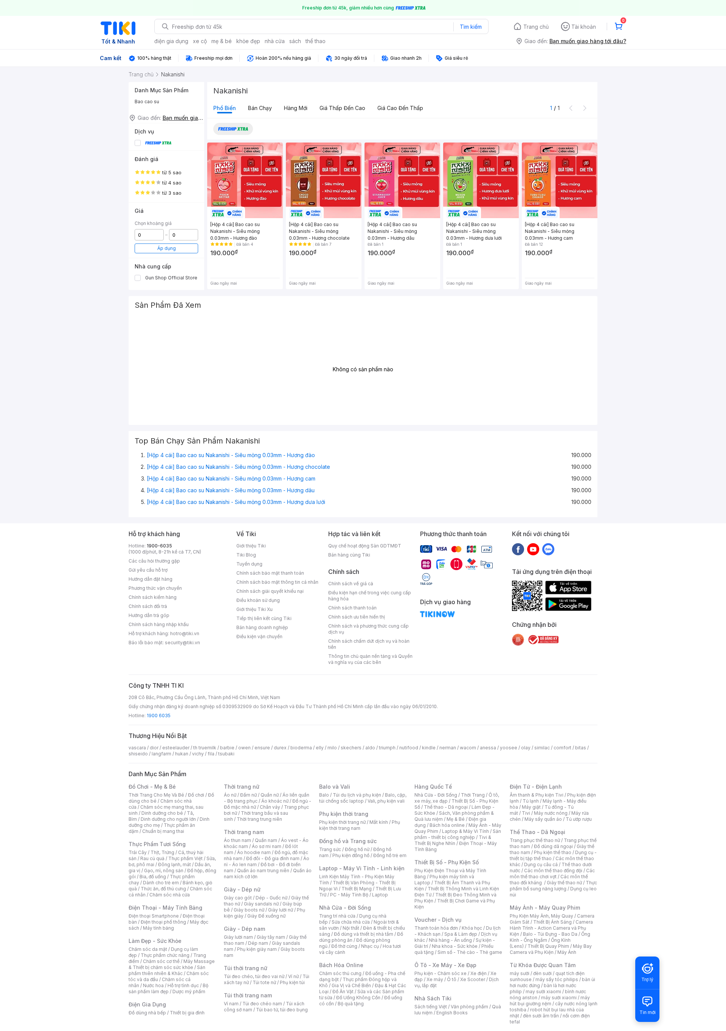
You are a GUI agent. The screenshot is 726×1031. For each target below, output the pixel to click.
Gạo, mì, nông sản (163, 870)
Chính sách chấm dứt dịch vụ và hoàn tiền (369, 644)
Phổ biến (224, 108)
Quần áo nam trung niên (263, 870)
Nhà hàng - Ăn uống (450, 940)
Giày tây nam (271, 937)
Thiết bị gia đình (187, 1012)
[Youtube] (533, 549)
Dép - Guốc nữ (271, 898)
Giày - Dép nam (244, 929)
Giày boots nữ (249, 910)
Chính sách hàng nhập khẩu (159, 624)
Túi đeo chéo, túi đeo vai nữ (254, 976)
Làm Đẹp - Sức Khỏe (155, 941)
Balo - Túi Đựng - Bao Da (550, 934)
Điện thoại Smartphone (154, 916)
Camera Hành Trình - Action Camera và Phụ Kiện (551, 928)
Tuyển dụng (249, 564)
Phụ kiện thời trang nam (359, 825)
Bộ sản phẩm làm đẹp (168, 988)
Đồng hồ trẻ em (389, 855)
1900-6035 (159, 546)
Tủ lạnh (531, 801)
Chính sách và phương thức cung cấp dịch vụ (368, 629)
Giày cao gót (238, 898)
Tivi (526, 813)
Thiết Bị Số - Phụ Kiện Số (446, 862)
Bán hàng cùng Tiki (349, 555)
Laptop (380, 895)
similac (542, 747)
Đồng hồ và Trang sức (348, 841)
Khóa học (472, 928)
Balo (324, 795)
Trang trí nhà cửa (337, 916)
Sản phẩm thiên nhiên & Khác (167, 970)
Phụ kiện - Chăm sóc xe (440, 973)
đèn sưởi (542, 973)
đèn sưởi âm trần (541, 1016)
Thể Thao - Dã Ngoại (537, 832)
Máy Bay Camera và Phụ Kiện (551, 949)
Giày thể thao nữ (564, 882)
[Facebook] (518, 549)
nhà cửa (275, 41)
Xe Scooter (472, 979)
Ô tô (451, 979)
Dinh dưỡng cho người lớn (168, 819)
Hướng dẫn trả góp (149, 615)
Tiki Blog (246, 555)
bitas (580, 747)
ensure (262, 747)
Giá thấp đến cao (342, 108)
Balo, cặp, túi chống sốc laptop (362, 798)
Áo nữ (230, 795)
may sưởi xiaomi (543, 991)
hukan (181, 754)
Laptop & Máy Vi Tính (465, 831)
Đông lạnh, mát (174, 864)
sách (295, 41)
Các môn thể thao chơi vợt (552, 873)
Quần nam (266, 840)
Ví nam (231, 1003)
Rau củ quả (152, 858)
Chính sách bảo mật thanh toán (270, 573)
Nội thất (351, 928)
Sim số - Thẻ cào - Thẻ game (469, 952)
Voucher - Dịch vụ (437, 919)
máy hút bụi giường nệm (550, 1000)
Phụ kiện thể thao (552, 852)
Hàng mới (295, 108)
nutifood (408, 747)
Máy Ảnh (566, 952)
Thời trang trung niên (259, 819)
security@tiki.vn (182, 642)
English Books (452, 1012)
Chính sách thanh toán (352, 608)
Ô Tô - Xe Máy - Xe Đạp (445, 965)
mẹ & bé (221, 41)
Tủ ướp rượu (579, 819)
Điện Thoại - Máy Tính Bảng (165, 907)
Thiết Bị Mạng (356, 888)
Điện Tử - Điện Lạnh (536, 786)
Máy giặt (531, 807)
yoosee (508, 747)
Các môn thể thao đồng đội (553, 870)
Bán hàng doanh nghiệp (262, 627)
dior (154, 747)
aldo (370, 747)
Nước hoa (153, 985)
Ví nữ (293, 976)
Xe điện (478, 973)
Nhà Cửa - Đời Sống (345, 907)
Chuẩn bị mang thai (163, 831)
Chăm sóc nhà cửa (169, 895)
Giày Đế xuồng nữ (266, 916)
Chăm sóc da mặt (148, 949)
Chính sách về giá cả (350, 583)
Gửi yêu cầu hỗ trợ (148, 570)
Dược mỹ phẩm (188, 991)
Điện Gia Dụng (147, 1004)
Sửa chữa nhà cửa (351, 922)
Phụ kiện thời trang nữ (342, 822)
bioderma (301, 747)
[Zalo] (548, 549)
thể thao (316, 41)
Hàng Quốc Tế (433, 786)
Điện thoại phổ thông (163, 922)
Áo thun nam (237, 840)
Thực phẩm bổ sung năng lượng (553, 885)
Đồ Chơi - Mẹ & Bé (152, 786)
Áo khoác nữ (275, 801)
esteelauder (175, 747)
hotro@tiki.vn (184, 633)
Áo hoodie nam (254, 852)
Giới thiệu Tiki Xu (254, 609)
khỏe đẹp (248, 41)
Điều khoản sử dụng (258, 600)
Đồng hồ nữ (357, 849)
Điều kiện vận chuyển (259, 636)
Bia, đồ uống (153, 876)
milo (332, 747)
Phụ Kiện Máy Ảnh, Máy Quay (541, 916)
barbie (227, 747)
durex (280, 747)
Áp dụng (166, 248)
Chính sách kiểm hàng (153, 597)
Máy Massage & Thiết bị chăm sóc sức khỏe (172, 964)
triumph (387, 747)
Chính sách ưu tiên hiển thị (356, 617)
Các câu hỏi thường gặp (154, 561)
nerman (447, 747)
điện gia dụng (171, 41)
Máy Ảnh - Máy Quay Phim (545, 907)
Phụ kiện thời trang (343, 814)
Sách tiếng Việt (430, 1006)
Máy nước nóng (551, 813)
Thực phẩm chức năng (165, 955)
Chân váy (270, 807)
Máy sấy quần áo (543, 819)
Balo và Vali (334, 786)
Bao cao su (147, 101)
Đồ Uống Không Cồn (358, 997)
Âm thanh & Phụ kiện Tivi (536, 795)
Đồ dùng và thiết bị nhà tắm (363, 934)
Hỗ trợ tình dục (183, 985)
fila (211, 754)
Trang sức (330, 849)
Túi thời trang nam (248, 995)
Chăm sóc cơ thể (161, 961)
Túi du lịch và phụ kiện (357, 795)
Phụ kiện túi (292, 982)
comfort (562, 747)
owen (244, 747)
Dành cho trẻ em (161, 882)
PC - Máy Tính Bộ (349, 895)
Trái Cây (138, 852)
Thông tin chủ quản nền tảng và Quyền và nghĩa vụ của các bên (370, 659)
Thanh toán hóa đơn (436, 928)
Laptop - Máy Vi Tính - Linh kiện (362, 868)
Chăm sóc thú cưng (340, 973)
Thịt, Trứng (162, 852)
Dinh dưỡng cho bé (162, 813)
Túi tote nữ (264, 982)
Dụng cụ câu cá (541, 864)
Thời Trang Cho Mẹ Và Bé (156, 795)
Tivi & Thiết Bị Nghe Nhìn (452, 840)
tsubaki (226, 754)
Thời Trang (473, 795)
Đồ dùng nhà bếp (147, 1012)
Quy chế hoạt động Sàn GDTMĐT (364, 546)
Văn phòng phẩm (469, 1006)
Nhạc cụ (370, 946)
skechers (351, 747)
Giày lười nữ (280, 910)
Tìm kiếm (471, 26)
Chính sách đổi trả (148, 606)
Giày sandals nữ (261, 904)
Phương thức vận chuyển (155, 588)
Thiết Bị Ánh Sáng (552, 922)
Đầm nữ (248, 795)
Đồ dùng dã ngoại (553, 846)
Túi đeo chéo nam (262, 1003)
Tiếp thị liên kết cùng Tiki (264, 618)
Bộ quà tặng (351, 1003)
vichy (198, 754)
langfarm (161, 754)
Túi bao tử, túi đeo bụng (282, 1009)
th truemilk (204, 747)
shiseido (138, 754)
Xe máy (435, 979)
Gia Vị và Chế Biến (351, 985)
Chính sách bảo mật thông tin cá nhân (277, 582)
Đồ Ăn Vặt (343, 991)
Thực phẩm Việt (185, 858)
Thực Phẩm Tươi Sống (157, 844)
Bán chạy (260, 108)
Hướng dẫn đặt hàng (150, 579)
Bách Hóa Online (341, 965)
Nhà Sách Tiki (432, 998)
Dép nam (258, 943)
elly (320, 747)
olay (526, 747)
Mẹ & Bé (456, 819)
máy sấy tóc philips (556, 979)
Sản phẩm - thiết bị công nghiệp (457, 834)
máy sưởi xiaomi (559, 997)
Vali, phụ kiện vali (386, 801)
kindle (429, 747)
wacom (468, 747)
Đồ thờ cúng (344, 946)
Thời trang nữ (241, 786)
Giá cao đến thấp (400, 108)
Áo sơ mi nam (266, 846)
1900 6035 (159, 715)
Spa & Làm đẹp (460, 934)
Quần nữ (270, 795)
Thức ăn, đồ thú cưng (163, 888)
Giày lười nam (238, 937)
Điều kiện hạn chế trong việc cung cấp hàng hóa (369, 596)
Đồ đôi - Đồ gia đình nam (272, 858)
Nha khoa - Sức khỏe (455, 946)
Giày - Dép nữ (242, 889)
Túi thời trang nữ (245, 968)
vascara (137, 747)
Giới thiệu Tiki (251, 546)
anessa (488, 747)
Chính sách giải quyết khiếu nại (270, 591)
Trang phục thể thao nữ (535, 840)
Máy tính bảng (158, 928)
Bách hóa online (447, 825)
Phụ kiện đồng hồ (350, 855)
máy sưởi (519, 973)
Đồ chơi (196, 795)
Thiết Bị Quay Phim (548, 946)
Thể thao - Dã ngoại (446, 807)
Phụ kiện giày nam (257, 949)
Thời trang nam (244, 832)
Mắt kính (378, 822)
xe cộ (200, 41)
